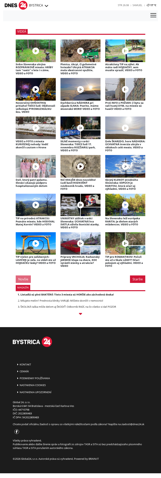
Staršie (138, 279)
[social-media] (16, 432)
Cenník (24, 371)
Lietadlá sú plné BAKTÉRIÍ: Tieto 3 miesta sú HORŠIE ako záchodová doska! (67, 294)
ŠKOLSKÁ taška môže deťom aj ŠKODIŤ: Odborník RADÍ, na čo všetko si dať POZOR (68, 306)
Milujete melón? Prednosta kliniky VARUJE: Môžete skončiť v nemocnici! (61, 300)
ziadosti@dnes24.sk (132, 424)
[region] (46, 6)
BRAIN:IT (94, 459)
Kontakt (25, 364)
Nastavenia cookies (32, 385)
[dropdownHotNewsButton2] (80, 314)
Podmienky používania (34, 378)
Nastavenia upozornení (35, 392)
